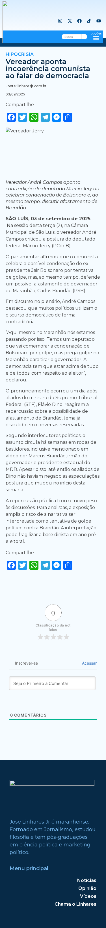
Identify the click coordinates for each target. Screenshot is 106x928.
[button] (96, 38)
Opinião (87, 888)
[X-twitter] (69, 20)
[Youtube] (98, 20)
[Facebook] (79, 20)
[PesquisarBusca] (84, 36)
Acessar (89, 663)
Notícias (86, 880)
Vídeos (88, 896)
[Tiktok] (89, 20)
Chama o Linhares (75, 904)
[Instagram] (60, 20)
